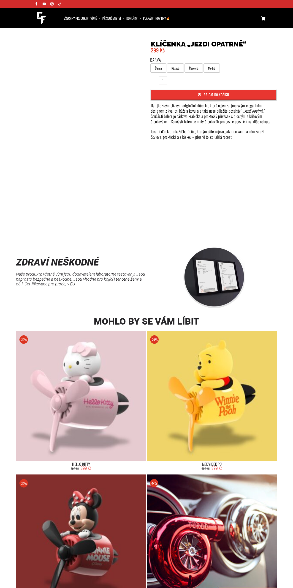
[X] (248, 231)
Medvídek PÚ (212, 464)
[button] (142, 108)
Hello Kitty (81, 464)
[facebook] (36, 3)
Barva (155, 60)
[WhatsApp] (256, 231)
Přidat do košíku (216, 94)
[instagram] (52, 3)
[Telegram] (264, 231)
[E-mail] (272, 231)
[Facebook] (240, 231)
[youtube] (44, 3)
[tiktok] (59, 3)
